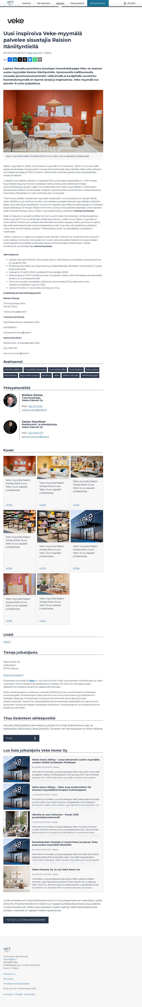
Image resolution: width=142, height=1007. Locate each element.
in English (18, 994)
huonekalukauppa (35, 369)
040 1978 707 (35, 433)
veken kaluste (70, 375)
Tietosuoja (8, 979)
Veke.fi (7, 642)
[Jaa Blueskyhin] (30, 59)
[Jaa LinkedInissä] (15, 59)
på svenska (29, 994)
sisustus (46, 375)
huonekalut (76, 369)
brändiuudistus (12, 369)
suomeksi (8, 994)
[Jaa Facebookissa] (10, 59)
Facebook (8, 974)
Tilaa (9, 738)
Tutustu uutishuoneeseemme (26, 920)
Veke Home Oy (34, 53)
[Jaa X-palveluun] (20, 59)
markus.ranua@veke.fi (34, 410)
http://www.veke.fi (13, 675)
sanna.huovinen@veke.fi (35, 437)
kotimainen (10, 375)
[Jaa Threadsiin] (25, 59)
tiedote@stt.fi (10, 959)
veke (56, 375)
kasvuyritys (92, 369)
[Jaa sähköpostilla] (40, 59)
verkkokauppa (90, 375)
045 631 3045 (35, 406)
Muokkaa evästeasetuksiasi (16, 983)
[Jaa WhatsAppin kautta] (35, 59)
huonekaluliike (57, 369)
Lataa (9, 505)
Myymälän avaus (29, 375)
